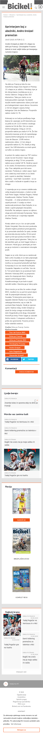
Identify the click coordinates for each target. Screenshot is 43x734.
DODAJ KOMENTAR (26, 372)
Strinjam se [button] (21, 730)
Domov (5, 15)
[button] (16, 724)
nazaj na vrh (14, 684)
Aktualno (12, 15)
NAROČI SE (21, 520)
